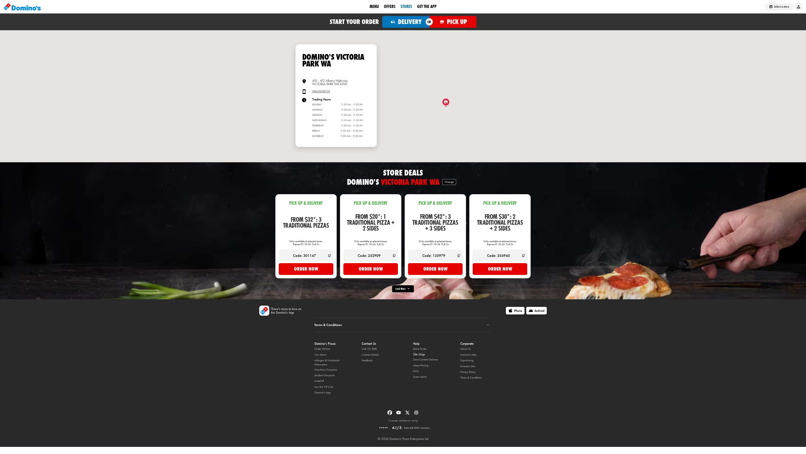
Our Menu (320, 354)
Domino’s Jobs (468, 354)
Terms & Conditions (471, 377)
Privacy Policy (467, 372)
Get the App (427, 6)
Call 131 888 (369, 349)
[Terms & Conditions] (488, 325)
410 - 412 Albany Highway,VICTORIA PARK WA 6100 (330, 82)
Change (449, 182)
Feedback (367, 360)
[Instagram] (416, 414)
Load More (400, 288)
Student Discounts (324, 375)
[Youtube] (399, 414)
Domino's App (322, 392)
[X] (407, 414)
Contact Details (370, 354)
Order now (306, 269)
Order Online (322, 349)
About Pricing (420, 365)
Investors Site (467, 366)
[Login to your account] (798, 7)
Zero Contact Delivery (425, 359)
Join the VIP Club (323, 387)
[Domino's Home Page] (22, 7)
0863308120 (321, 91)
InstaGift (319, 381)
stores (406, 6)
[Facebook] (390, 414)
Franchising (466, 360)
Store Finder (420, 349)
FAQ (416, 371)
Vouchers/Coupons (325, 369)
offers (389, 6)
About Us (465, 349)
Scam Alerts (420, 377)
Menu (374, 6)
